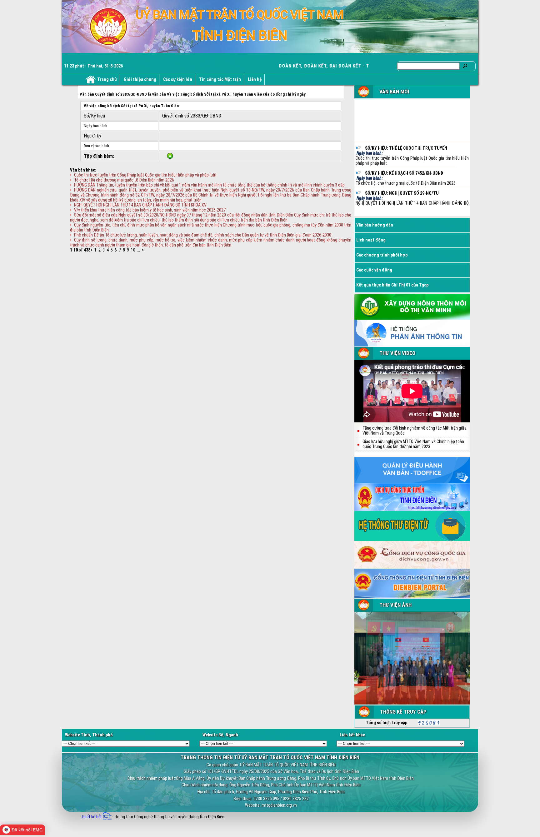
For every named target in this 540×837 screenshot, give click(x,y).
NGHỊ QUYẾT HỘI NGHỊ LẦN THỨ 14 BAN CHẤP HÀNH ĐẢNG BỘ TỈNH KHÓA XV (140, 204)
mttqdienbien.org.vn (279, 805)
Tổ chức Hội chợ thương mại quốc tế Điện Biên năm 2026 (124, 179)
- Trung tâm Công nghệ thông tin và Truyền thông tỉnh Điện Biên (168, 816)
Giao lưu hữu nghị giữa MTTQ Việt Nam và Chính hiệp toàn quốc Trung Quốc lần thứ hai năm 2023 (413, 444)
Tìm (465, 66)
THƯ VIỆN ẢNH (395, 605)
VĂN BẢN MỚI (394, 91)
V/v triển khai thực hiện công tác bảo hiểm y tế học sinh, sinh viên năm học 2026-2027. (150, 209)
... (138, 249)
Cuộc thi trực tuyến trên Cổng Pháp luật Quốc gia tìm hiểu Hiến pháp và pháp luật (145, 174)
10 (133, 249)
